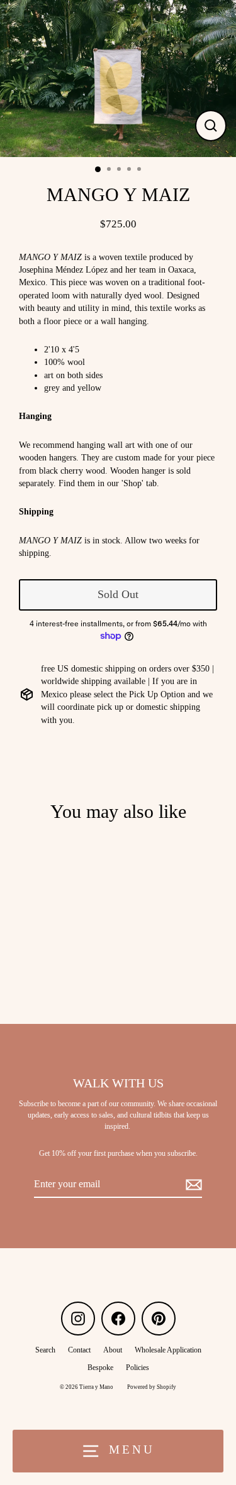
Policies (137, 1367)
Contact (79, 1350)
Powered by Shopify (151, 1387)
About (112, 1350)
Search (45, 1350)
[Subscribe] (192, 1185)
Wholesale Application (168, 1350)
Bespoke (100, 1367)
